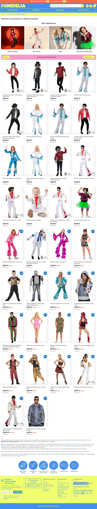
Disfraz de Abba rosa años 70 (58, 262)
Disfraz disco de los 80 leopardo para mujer (84, 346)
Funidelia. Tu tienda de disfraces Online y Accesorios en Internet (13, 5)
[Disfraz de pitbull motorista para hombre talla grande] (36, 285)
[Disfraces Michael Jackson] (12, 37)
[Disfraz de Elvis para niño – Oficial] (12, 202)
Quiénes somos (61, 497)
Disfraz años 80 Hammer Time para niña (36, 387)
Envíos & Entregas (48, 484)
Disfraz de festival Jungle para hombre (58, 346)
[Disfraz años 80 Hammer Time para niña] (36, 369)
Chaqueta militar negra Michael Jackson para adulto (11, 137)
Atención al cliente (34, 481)
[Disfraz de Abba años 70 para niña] (60, 285)
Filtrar (7, 57)
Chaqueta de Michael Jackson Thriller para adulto (58, 95)
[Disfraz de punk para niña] (12, 369)
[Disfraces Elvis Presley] (36, 37)
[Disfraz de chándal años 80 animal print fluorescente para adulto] (12, 327)
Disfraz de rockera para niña (82, 220)
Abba (60, 51)
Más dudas (46, 490)
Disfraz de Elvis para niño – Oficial (12, 220)
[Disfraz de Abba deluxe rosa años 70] (12, 244)
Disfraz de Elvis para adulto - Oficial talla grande (60, 220)
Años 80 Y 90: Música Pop (84, 51)
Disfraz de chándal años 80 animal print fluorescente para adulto (12, 346)
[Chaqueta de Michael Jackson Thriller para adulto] (60, 77)
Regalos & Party (83, 10)
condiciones (6, 497)
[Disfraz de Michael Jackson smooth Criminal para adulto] (36, 244)
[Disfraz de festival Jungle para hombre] (60, 327)
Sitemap (59, 495)
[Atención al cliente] (90, 5)
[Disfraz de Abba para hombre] (84, 77)
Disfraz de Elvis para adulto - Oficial (84, 178)
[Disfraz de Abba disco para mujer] (12, 160)
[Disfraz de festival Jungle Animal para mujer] (84, 244)
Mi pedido (45, 483)
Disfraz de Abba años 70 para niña (59, 303)
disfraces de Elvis (5, 446)
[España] (74, 483)
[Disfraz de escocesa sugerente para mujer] (60, 369)
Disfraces (36, 10)
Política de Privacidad (63, 487)
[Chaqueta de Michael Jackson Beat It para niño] (12, 77)
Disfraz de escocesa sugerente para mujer (60, 387)
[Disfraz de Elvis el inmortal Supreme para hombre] (12, 411)
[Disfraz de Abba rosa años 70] (60, 244)
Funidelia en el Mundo (63, 483)
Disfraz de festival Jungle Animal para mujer (83, 262)
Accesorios (60, 10)
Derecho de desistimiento (61, 491)
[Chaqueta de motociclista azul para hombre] (36, 411)
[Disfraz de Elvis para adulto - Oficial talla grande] (60, 202)
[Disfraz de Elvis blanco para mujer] (84, 369)
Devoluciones (46, 489)
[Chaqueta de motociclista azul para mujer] (84, 285)
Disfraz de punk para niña (10, 387)
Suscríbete (17, 492)
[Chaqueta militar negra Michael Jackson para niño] (36, 77)
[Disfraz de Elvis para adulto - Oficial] (84, 160)
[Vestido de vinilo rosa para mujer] (36, 327)
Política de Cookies (62, 489)
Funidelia (3, 14)
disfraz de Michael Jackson (73, 444)
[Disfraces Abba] (60, 37)
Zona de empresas (62, 494)
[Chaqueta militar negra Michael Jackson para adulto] (12, 119)
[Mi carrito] (94, 5)
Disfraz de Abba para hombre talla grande (59, 137)
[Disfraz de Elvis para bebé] (36, 202)
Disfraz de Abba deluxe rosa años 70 (13, 262)
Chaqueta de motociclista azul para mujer (84, 304)
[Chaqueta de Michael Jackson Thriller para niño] (60, 160)
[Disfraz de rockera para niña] (84, 202)
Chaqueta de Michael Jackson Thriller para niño (58, 179)
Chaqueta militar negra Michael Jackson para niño (35, 95)
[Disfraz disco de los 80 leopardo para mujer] (84, 327)
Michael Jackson (13, 51)
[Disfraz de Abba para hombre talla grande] (60, 119)
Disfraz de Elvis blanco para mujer (83, 387)
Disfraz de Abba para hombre (82, 95)
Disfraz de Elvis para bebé (33, 220)
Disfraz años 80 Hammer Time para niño (12, 304)
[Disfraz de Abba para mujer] (36, 119)
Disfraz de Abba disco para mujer (12, 178)
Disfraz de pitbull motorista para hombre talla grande (35, 304)
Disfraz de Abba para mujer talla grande (35, 179)
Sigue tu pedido (34, 486)
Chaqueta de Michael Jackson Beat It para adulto (83, 137)
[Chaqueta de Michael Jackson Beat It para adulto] (84, 119)
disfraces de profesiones (61, 451)
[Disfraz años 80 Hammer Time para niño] (12, 285)
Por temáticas (12, 10)
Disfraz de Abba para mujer (33, 136)
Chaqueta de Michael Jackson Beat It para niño (12, 95)
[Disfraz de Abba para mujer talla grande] (36, 160)
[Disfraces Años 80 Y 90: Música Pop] (84, 37)
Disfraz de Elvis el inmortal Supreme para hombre (12, 429)
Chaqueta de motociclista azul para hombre (36, 429)
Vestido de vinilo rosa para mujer (35, 345)
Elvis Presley (36, 51)
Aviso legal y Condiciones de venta (63, 485)
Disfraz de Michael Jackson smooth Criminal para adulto (36, 262)
